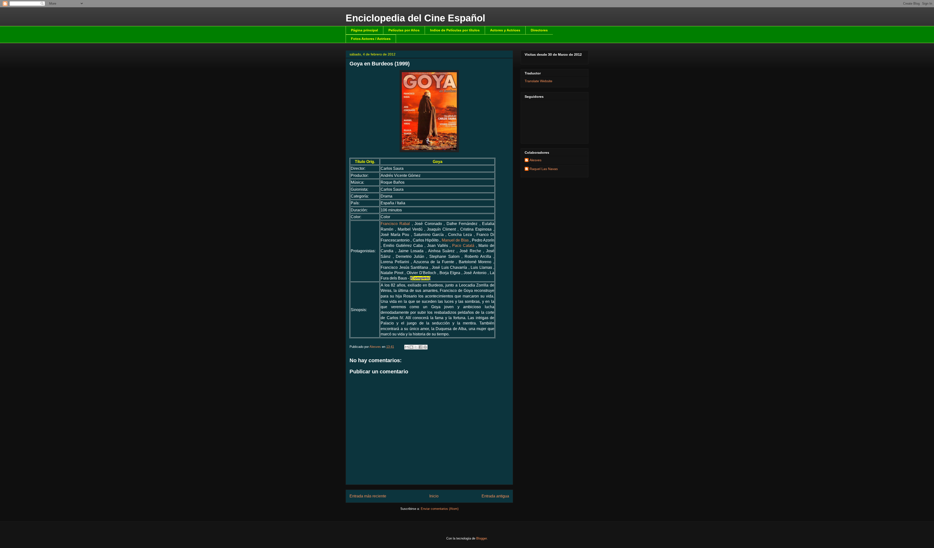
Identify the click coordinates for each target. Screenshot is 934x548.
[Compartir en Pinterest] (425, 347)
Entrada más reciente (368, 496)
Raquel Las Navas (544, 169)
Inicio (434, 496)
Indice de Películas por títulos (455, 30)
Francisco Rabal (395, 224)
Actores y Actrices (505, 30)
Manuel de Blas (455, 240)
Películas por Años (404, 30)
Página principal (364, 30)
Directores (539, 30)
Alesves (535, 160)
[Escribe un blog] (411, 347)
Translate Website (538, 81)
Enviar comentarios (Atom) (439, 509)
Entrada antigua (495, 496)
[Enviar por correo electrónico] (406, 347)
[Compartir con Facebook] (420, 347)
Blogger (481, 538)
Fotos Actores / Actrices (371, 39)
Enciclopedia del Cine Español (415, 18)
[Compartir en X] (415, 347)
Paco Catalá (463, 245)
